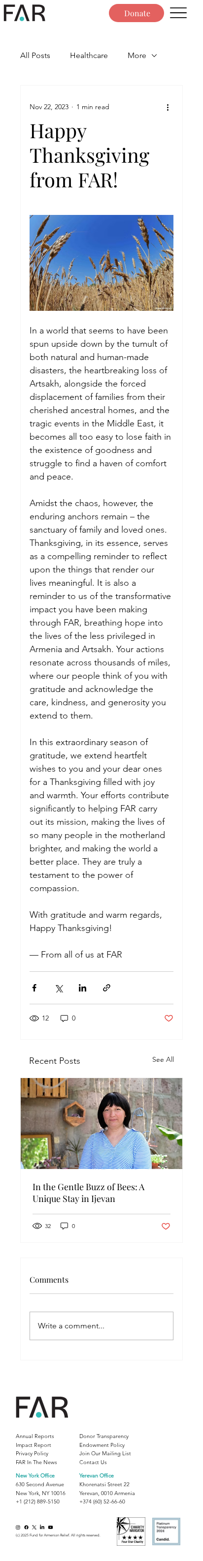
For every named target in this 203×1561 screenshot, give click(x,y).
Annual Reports (35, 1436)
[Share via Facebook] (34, 987)
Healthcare (89, 55)
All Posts (35, 55)
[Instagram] (18, 1527)
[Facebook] (26, 1527)
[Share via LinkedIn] (82, 987)
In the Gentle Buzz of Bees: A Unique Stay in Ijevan (88, 1192)
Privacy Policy (32, 1453)
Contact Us (93, 1462)
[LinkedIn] (42, 1527)
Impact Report (33, 1444)
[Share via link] (106, 987)
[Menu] (178, 13)
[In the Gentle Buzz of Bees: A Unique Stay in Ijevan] (102, 1123)
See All (163, 1059)
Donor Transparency (104, 1436)
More (137, 55)
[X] (34, 1527)
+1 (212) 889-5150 (38, 1501)
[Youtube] (50, 1527)
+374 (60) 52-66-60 (102, 1501)
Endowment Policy (102, 1444)
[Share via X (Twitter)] (58, 987)
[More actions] (167, 107)
